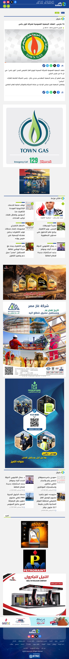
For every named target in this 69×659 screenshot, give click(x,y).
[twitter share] (54, 65)
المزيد (7, 516)
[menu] (8, 6)
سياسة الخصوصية (34, 648)
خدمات (22, 644)
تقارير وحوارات (21, 641)
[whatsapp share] (51, 65)
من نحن (43, 648)
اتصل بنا (26, 648)
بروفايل (54, 644)
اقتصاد (14, 641)
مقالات (11, 644)
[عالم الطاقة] (63, 13)
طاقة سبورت (36, 644)
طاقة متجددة (30, 641)
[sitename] (34, 631)
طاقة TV (28, 644)
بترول (57, 13)
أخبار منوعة (61, 644)
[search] (4, 6)
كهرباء (51, 641)
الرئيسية (62, 641)
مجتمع (17, 644)
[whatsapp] (43, 65)
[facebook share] (58, 65)
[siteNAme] (60, 4)
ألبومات (43, 644)
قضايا (48, 644)
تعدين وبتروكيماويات (41, 641)
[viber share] (47, 65)
